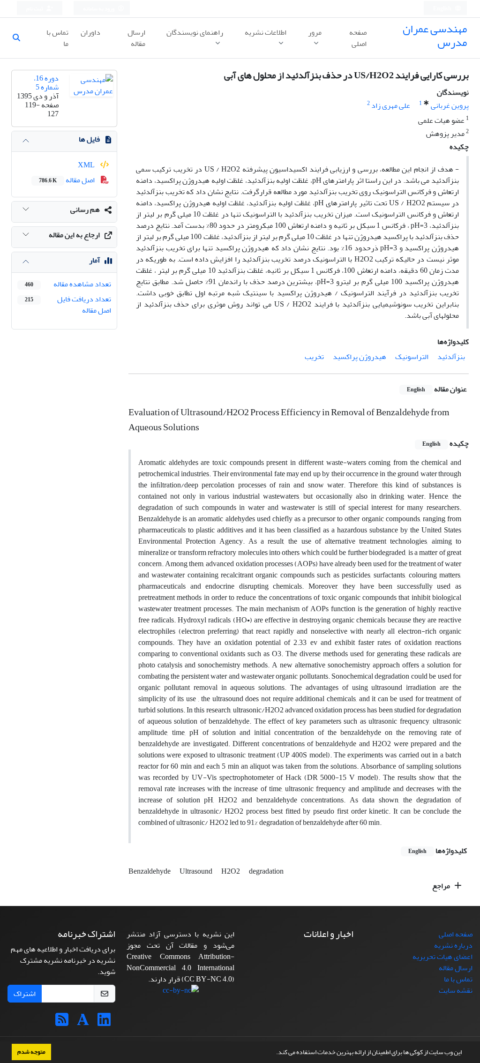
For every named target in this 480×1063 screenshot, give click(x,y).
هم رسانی (85, 209)
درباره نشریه (453, 945)
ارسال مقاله (136, 38)
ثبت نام (35, 8)
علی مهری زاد (390, 105)
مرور (315, 32)
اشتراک (25, 994)
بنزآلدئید (451, 357)
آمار (94, 260)
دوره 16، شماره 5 (46, 82)
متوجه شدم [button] (31, 1051)
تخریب (314, 357)
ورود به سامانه (99, 8)
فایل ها (89, 139)
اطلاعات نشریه (265, 32)
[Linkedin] (104, 1023)
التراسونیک (411, 357)
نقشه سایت (455, 990)
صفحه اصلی (358, 38)
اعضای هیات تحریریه (442, 957)
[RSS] (62, 1023)
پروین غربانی (450, 105)
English (442, 8)
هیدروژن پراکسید (359, 357)
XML (87, 165)
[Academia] (83, 1023)
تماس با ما (57, 38)
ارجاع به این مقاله (74, 235)
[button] (273, 1053)
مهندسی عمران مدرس (435, 35)
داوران (90, 32)
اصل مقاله (67, 180)
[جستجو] (20, 38)
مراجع (441, 886)
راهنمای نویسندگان (194, 32)
